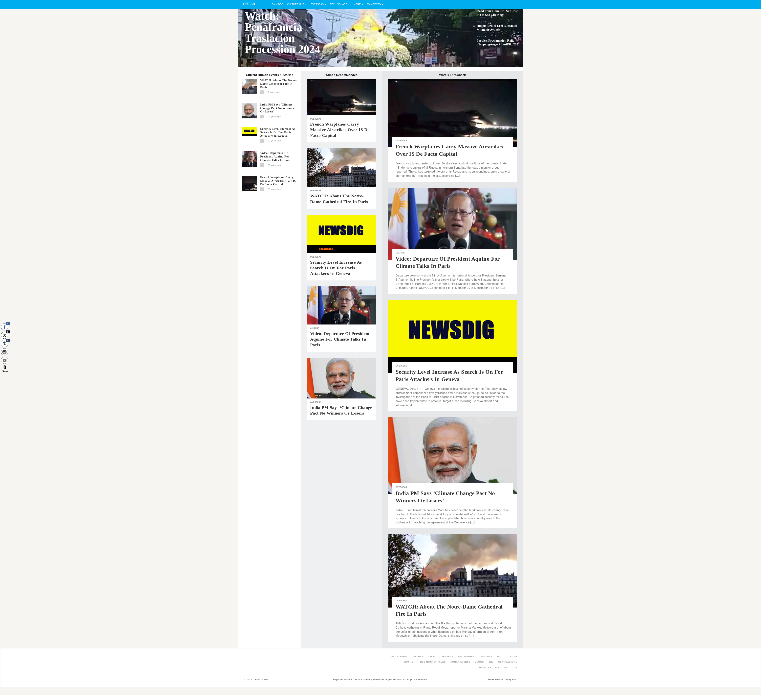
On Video (277, 4)
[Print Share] (4, 351)
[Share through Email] (4, 360)
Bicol (501, 656)
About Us (510, 667)
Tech (431, 656)
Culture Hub (295, 4)
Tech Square (338, 4)
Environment (467, 656)
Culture (314, 328)
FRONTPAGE (399, 656)
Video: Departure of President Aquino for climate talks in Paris (275, 157)
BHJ (491, 661)
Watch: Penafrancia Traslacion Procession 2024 (282, 32)
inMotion (409, 661)
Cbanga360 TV (507, 661)
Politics (481, 22)
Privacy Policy (489, 667)
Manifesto (374, 4)
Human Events (460, 661)
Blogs (479, 661)
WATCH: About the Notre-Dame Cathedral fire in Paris (278, 84)
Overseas (317, 4)
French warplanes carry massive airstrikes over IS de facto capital (278, 181)
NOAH (513, 656)
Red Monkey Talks (433, 661)
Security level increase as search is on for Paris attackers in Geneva (277, 132)
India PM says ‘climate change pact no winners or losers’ (277, 108)
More (357, 4)
